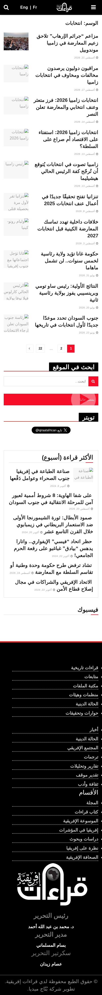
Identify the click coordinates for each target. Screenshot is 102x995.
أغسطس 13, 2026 (85, 154)
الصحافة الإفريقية (82, 857)
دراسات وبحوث (84, 838)
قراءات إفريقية (22, 981)
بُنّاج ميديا (38, 989)
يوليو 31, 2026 (87, 275)
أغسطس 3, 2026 (86, 243)
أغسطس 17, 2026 (85, 89)
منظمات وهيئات (83, 694)
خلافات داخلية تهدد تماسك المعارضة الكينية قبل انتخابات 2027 (67, 228)
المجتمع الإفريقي (82, 747)
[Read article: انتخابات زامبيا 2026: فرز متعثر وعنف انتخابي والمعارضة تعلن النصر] (16, 105)
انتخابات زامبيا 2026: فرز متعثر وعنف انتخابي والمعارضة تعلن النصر (66, 107)
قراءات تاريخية (84, 667)
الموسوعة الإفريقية (80, 820)
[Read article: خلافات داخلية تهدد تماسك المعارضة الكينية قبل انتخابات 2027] (16, 227)
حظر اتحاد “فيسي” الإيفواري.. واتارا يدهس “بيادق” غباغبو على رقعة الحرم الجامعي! (53, 548)
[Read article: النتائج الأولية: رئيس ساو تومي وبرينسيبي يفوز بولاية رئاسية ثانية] (16, 291)
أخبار (94, 729)
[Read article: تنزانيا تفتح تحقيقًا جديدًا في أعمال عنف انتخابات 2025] (16, 202)
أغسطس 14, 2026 (85, 121)
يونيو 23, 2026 (87, 332)
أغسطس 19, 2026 (20, 573)
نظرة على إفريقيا (82, 848)
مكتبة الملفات (85, 685)
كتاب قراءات (86, 811)
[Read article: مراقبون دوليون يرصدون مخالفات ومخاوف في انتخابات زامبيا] (16, 74)
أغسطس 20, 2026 (79, 508)
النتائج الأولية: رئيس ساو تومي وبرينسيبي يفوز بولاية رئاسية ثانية (66, 293)
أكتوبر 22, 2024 (61, 556)
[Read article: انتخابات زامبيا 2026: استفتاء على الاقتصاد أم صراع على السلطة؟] (16, 138)
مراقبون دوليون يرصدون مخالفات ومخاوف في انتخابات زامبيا (66, 75)
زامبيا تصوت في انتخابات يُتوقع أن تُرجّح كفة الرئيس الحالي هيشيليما (66, 171)
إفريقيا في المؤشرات (78, 830)
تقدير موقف (87, 775)
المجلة (92, 802)
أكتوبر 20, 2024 (31, 532)
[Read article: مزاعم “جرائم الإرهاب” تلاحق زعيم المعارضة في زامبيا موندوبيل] (16, 41)
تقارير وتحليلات (84, 766)
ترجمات (91, 756)
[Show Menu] (93, 7)
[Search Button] (6, 7)
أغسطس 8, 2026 (86, 211)
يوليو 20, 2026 (87, 307)
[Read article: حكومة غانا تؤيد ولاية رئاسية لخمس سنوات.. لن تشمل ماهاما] (16, 259)
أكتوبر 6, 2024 (58, 486)
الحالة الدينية (87, 703)
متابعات (91, 676)
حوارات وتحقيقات (82, 713)
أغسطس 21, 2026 (85, 57)
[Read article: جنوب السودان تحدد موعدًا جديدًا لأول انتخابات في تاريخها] (16, 323)
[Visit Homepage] (64, 7)
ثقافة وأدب (88, 784)
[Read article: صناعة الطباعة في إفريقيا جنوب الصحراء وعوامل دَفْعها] (83, 475)
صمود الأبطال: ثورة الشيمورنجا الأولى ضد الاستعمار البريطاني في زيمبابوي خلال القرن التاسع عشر (53, 524)
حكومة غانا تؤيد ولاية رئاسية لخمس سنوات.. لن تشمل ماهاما (69, 260)
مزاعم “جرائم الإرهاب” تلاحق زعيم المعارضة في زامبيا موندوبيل (67, 43)
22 (40, 348)
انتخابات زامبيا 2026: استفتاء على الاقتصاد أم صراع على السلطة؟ (68, 139)
